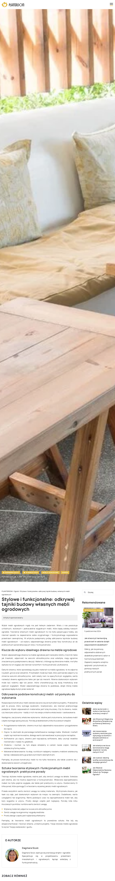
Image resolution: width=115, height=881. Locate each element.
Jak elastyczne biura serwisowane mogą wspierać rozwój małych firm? (101, 748)
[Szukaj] (84, 592)
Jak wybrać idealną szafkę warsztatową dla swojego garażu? (103, 760)
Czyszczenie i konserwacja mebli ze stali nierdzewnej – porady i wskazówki (96, 641)
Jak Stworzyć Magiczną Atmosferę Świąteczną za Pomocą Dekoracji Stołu (103, 722)
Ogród (65, 572)
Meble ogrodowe (50, 572)
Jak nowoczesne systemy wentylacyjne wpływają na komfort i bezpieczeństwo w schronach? (102, 735)
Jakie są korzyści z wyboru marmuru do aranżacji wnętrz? (101, 711)
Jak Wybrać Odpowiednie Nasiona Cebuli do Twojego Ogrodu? (102, 771)
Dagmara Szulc (12, 572)
